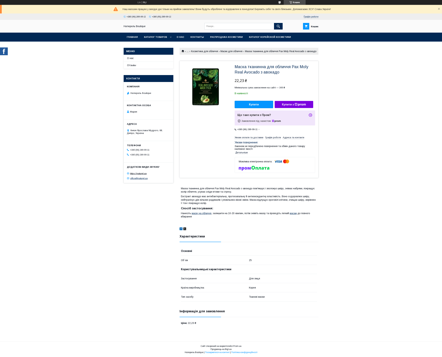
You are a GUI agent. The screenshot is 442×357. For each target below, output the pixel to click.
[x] (184, 229)
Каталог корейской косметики (270, 37)
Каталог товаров (155, 37)
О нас (180, 37)
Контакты (197, 37)
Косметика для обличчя (204, 51)
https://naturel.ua (138, 173)
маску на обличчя (201, 213)
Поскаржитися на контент (217, 352)
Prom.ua (237, 346)
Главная (132, 37)
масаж (293, 213)
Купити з (288, 104)
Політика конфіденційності (244, 352)
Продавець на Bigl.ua (221, 349)
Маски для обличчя (231, 51)
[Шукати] (278, 26)
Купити (254, 104)
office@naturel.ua (139, 178)
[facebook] (181, 229)
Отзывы (131, 65)
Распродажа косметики (226, 37)
